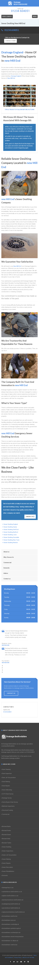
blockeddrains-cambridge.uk (10, 924)
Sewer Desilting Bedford (11, 532)
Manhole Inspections (8, 806)
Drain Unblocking (7, 790)
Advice (6, 573)
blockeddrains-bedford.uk (9, 916)
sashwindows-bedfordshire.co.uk (12, 891)
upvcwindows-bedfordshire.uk (11, 908)
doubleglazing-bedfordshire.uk (11, 904)
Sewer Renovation (7, 867)
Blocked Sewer (6, 834)
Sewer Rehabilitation (8, 871)
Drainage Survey (7, 798)
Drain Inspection (7, 773)
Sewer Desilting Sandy (10, 527)
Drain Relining (6, 781)
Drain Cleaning (6, 769)
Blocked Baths (6, 826)
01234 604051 (11, 30)
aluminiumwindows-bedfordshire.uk (12, 900)
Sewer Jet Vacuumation (9, 855)
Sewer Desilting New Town (11, 540)
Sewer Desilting (6, 847)
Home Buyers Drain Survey (10, 802)
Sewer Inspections (7, 851)
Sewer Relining (6, 859)
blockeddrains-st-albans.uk (10, 940)
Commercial (7, 562)
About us (6, 552)
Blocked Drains (6, 830)
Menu (35, 16)
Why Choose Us (9, 557)
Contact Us (29, 516)
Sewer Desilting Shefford (11, 529)
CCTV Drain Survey (7, 794)
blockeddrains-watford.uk (9, 945)
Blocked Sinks (6, 838)
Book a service (7, 16)
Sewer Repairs (6, 863)
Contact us (7, 579)
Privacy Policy (17, 957)
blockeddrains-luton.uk (9, 920)
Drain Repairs (6, 786)
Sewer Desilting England (11, 524)
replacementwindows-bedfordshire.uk (13, 912)
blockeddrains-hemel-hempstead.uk (12, 936)
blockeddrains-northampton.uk (11, 932)
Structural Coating (7, 810)
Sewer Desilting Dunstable (11, 537)
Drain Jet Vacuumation (9, 777)
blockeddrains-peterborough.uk (11, 928)
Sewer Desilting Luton (10, 535)
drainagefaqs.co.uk (7, 887)
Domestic (7, 568)
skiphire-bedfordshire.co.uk (10, 896)
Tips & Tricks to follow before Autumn (19, 109)
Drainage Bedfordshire (16, 736)
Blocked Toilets (6, 843)
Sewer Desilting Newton (11, 542)
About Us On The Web (28, 957)
